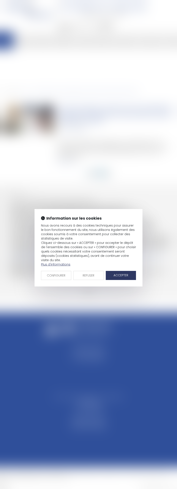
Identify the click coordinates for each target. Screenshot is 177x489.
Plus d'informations (55, 264)
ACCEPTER (121, 275)
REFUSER (88, 275)
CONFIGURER (56, 275)
